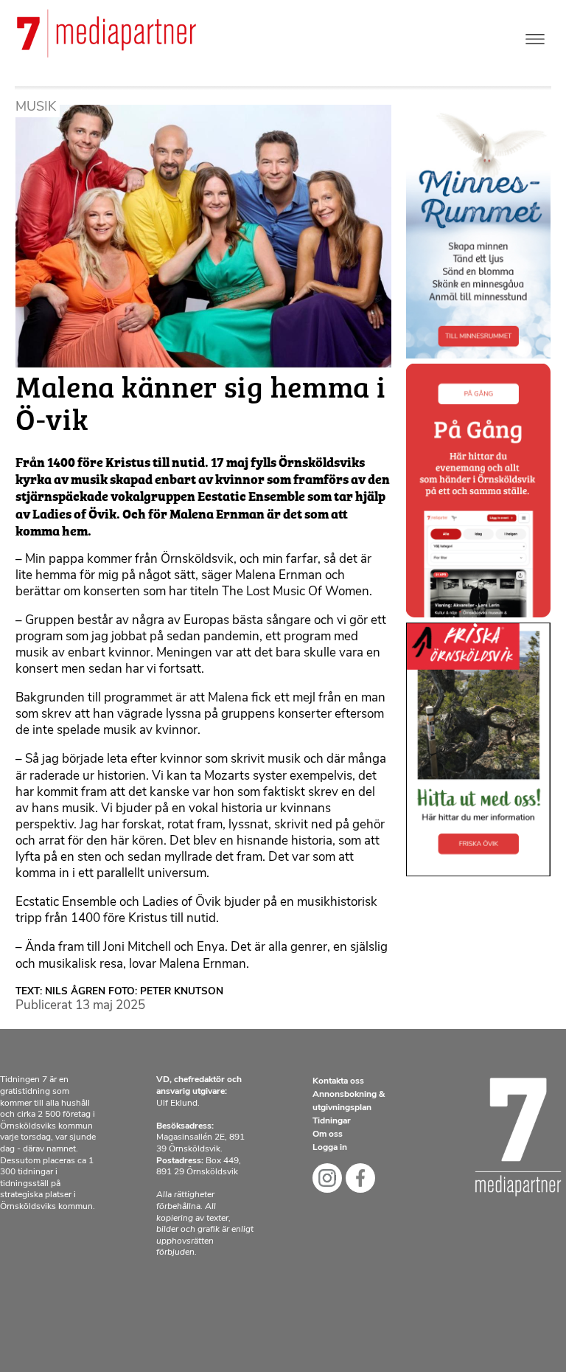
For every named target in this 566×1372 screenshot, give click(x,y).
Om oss (327, 1134)
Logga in (329, 1147)
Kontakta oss (338, 1081)
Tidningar (331, 1121)
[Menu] (535, 36)
